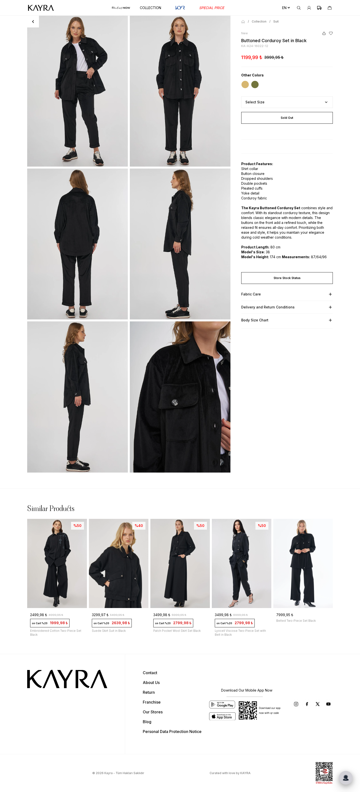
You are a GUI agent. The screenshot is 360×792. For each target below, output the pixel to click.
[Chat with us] (346, 778)
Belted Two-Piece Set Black (234, 620)
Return (149, 692)
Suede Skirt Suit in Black (47, 631)
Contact (150, 672)
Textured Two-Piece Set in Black (299, 631)
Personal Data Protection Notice (172, 731)
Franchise (152, 702)
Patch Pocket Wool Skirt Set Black (115, 631)
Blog (147, 721)
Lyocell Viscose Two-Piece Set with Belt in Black (178, 632)
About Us (151, 682)
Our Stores (153, 711)
